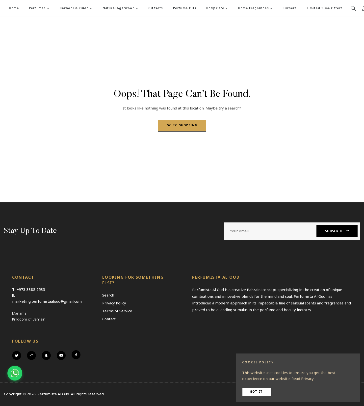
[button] (353, 8)
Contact (109, 319)
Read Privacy (302, 379)
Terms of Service (117, 311)
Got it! (257, 392)
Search (108, 295)
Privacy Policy (114, 303)
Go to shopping (182, 125)
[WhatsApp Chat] (14, 373)
